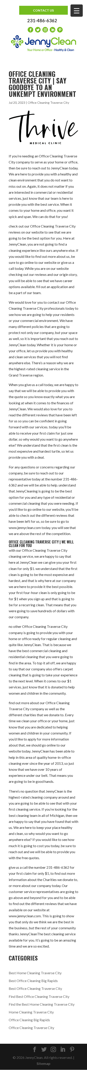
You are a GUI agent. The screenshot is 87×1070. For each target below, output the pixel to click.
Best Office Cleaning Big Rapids (33, 980)
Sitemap (43, 1063)
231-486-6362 (42, 20)
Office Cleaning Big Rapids (29, 1020)
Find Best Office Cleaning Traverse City (39, 996)
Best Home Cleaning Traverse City (35, 973)
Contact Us (43, 10)
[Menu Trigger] (76, 10)
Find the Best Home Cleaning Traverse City (42, 1004)
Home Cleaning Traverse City (31, 1012)
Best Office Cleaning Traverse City (35, 988)
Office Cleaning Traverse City (48, 102)
